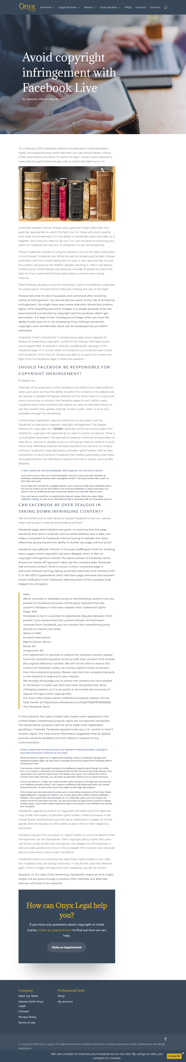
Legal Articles (67, 7)
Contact (155, 7)
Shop (61, 996)
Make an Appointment (67, 947)
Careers (141, 7)
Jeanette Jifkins (36, 99)
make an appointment (55, 930)
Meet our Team (28, 996)
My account (65, 1001)
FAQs (128, 7)
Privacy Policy (28, 1017)
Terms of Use (27, 1022)
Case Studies (108, 7)
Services (45, 7)
